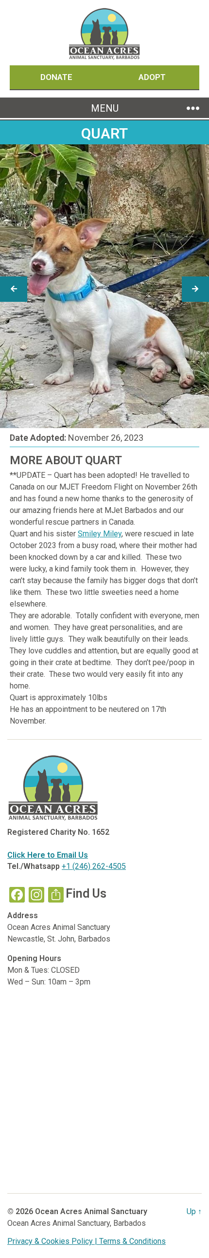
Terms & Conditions (132, 1241)
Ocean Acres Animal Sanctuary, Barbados (76, 1223)
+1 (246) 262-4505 (94, 866)
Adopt (152, 77)
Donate (57, 77)
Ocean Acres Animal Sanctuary (91, 1211)
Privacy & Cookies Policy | (53, 1241)
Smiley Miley (100, 533)
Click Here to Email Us (47, 855)
